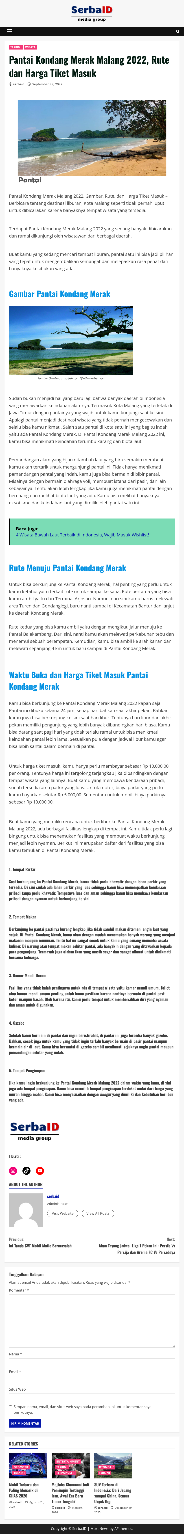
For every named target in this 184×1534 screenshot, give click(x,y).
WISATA (30, 47)
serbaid (18, 84)
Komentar (19, 1290)
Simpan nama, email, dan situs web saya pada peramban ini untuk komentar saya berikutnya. (82, 1409)
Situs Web (17, 1389)
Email (15, 1371)
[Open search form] (178, 31)
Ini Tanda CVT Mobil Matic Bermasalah (40, 1242)
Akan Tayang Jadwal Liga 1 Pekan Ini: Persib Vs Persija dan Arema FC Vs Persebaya (137, 1245)
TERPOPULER (65, 1473)
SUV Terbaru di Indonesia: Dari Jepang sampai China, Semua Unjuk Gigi (112, 1493)
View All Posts (98, 1213)
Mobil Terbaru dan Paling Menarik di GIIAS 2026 (24, 1490)
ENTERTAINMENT (68, 1461)
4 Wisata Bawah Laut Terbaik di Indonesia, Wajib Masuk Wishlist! (82, 535)
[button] (9, 31)
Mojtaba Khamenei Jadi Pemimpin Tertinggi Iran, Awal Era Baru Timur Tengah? (70, 1493)
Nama (15, 1354)
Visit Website (63, 1213)
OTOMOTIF (21, 1467)
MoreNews (99, 1528)
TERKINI (15, 47)
